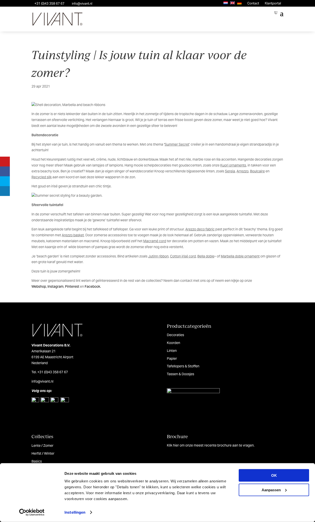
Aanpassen (271, 490)
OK (274, 475)
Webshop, (39, 286)
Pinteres (71, 286)
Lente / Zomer (42, 445)
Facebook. (93, 286)
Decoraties (175, 335)
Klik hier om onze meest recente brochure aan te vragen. (210, 445)
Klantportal (273, 3)
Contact (253, 3)
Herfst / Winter (43, 453)
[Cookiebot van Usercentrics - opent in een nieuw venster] (31, 512)
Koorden (173, 343)
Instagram (55, 286)
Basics (37, 461)
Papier (172, 358)
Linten (172, 350)
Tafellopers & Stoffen (183, 366)
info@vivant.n (42, 381)
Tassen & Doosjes (180, 374)
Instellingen (74, 512)
